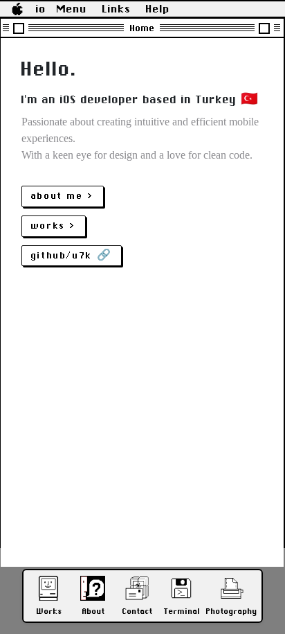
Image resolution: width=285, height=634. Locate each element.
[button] (17, 9)
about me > (62, 196)
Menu (72, 9)
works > (53, 225)
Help (158, 9)
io (41, 9)
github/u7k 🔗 (71, 255)
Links (116, 9)
